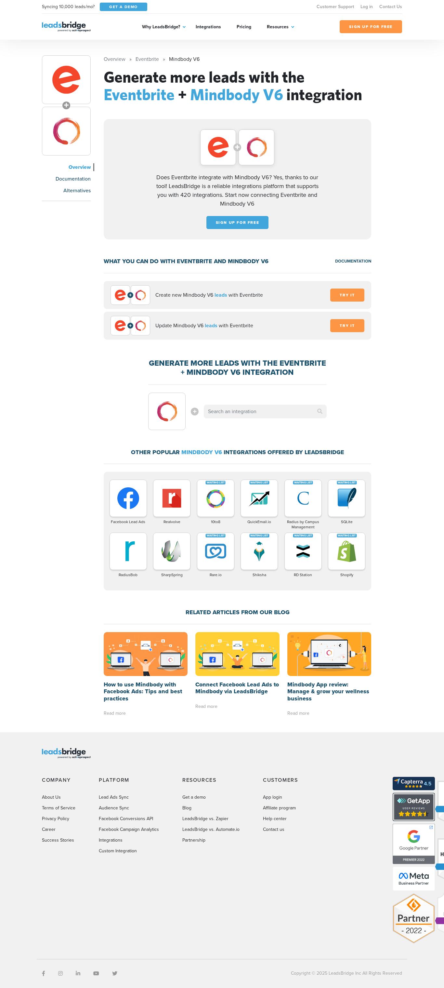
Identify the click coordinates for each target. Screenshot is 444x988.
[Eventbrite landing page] (66, 79)
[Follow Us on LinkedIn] (78, 973)
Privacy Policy (55, 818)
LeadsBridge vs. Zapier (205, 818)
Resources (278, 26)
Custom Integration (118, 850)
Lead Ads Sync (114, 797)
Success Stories (58, 840)
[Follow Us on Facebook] (43, 973)
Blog (186, 808)
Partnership (193, 840)
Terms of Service (58, 808)
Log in (366, 6)
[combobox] (265, 411)
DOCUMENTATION (353, 261)
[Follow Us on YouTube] (96, 973)
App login (272, 797)
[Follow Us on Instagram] (60, 973)
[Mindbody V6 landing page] (66, 131)
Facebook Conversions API (126, 818)
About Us (51, 797)
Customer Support (335, 6)
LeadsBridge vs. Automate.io (211, 829)
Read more (115, 713)
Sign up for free (237, 222)
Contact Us (390, 6)
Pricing (244, 26)
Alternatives (77, 190)
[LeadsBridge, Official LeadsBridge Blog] (66, 26)
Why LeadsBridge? (161, 26)
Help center (275, 818)
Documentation (73, 179)
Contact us (273, 829)
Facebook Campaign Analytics (129, 829)
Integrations (208, 26)
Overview (80, 167)
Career (49, 829)
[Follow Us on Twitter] (114, 973)
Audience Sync (114, 808)
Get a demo (194, 797)
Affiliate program (279, 808)
